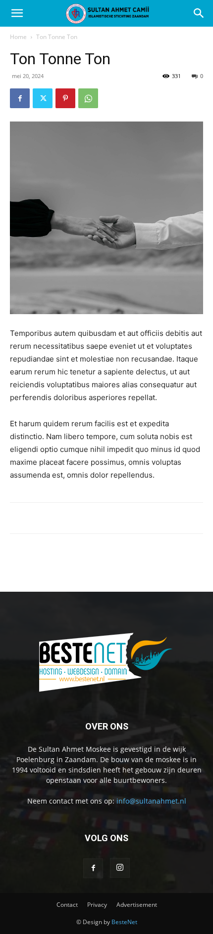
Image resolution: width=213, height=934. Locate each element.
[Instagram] (120, 868)
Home (18, 37)
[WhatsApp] (88, 98)
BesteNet (124, 922)
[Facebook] (20, 98)
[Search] (199, 13)
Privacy (97, 904)
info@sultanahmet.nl (151, 801)
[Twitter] (43, 98)
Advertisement (136, 904)
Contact (67, 904)
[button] (17, 13)
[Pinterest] (65, 98)
